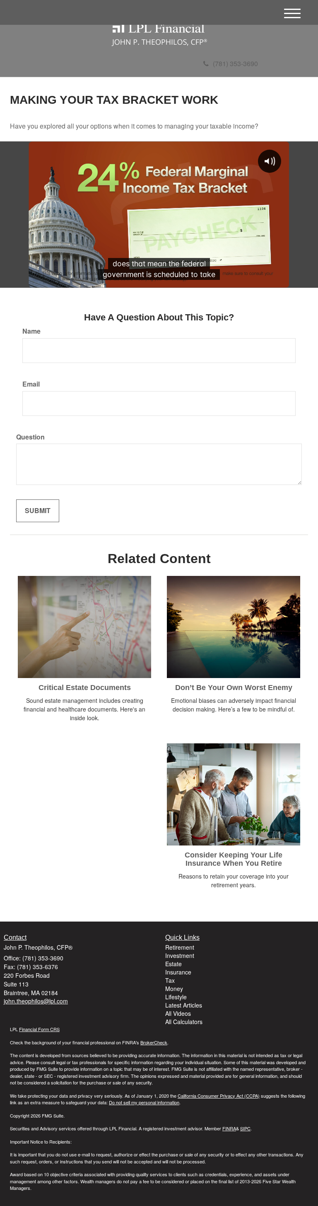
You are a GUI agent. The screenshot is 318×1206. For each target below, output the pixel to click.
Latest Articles (183, 1005)
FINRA (229, 1128)
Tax (170, 980)
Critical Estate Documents (85, 687)
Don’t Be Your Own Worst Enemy (233, 687)
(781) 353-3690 (235, 63)
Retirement (179, 947)
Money (174, 988)
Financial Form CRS (39, 1029)
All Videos (178, 1013)
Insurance (178, 972)
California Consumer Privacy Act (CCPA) (219, 1095)
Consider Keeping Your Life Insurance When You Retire (233, 859)
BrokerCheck (153, 1042)
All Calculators (183, 1021)
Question (30, 437)
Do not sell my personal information (144, 1102)
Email (31, 384)
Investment (179, 955)
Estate (173, 964)
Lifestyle (176, 997)
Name (31, 331)
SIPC (245, 1128)
